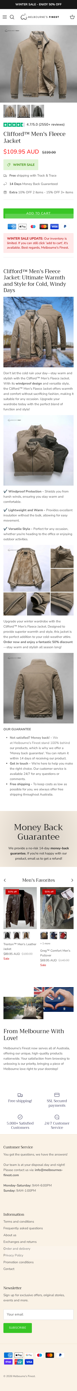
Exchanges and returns (20, 1242)
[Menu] (4, 17)
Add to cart (38, 213)
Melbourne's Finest (24, 1376)
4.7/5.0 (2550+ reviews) (46, 124)
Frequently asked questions (23, 1228)
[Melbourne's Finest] (40, 17)
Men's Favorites (38, 880)
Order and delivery (16, 1248)
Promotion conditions (18, 1262)
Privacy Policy (13, 1255)
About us (9, 1235)
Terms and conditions (18, 1221)
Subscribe (17, 1328)
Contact (8, 1269)
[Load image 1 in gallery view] (38, 64)
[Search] (14, 17)
